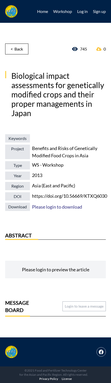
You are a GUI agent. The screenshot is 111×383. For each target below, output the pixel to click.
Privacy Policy (48, 379)
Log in (82, 11)
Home (42, 11)
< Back (17, 48)
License (67, 379)
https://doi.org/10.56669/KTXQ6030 (69, 196)
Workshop (62, 11)
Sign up (99, 11)
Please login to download (57, 207)
